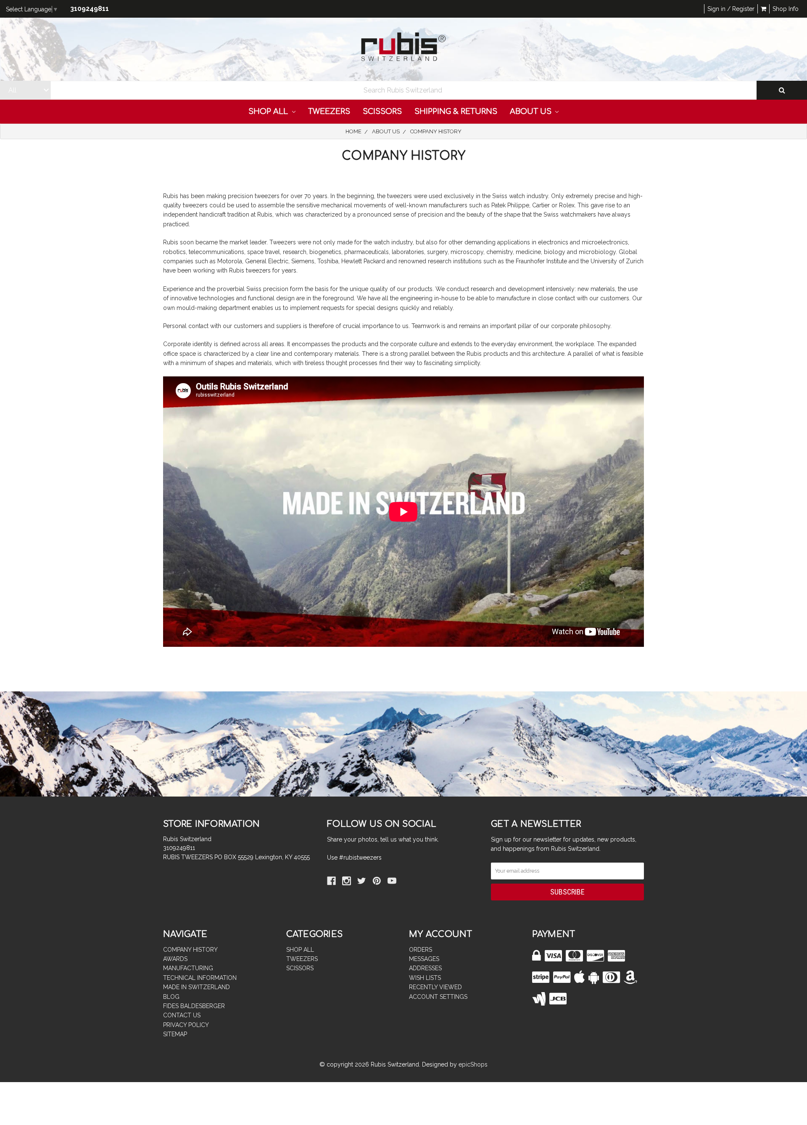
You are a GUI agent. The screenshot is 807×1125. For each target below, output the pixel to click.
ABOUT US (532, 111)
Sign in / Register (730, 8)
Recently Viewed (435, 987)
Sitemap (175, 1034)
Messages (424, 959)
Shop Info (786, 8)
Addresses (425, 968)
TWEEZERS (329, 111)
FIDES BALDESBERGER (194, 1006)
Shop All (269, 111)
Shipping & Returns (455, 111)
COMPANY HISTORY (190, 949)
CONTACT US (181, 1015)
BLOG (171, 996)
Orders (420, 949)
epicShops (473, 1064)
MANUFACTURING (188, 968)
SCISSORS (382, 111)
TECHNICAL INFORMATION (200, 977)
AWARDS (175, 959)
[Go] (782, 90)
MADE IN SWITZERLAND (196, 987)
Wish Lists (425, 977)
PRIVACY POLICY (186, 1025)
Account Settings (438, 996)
